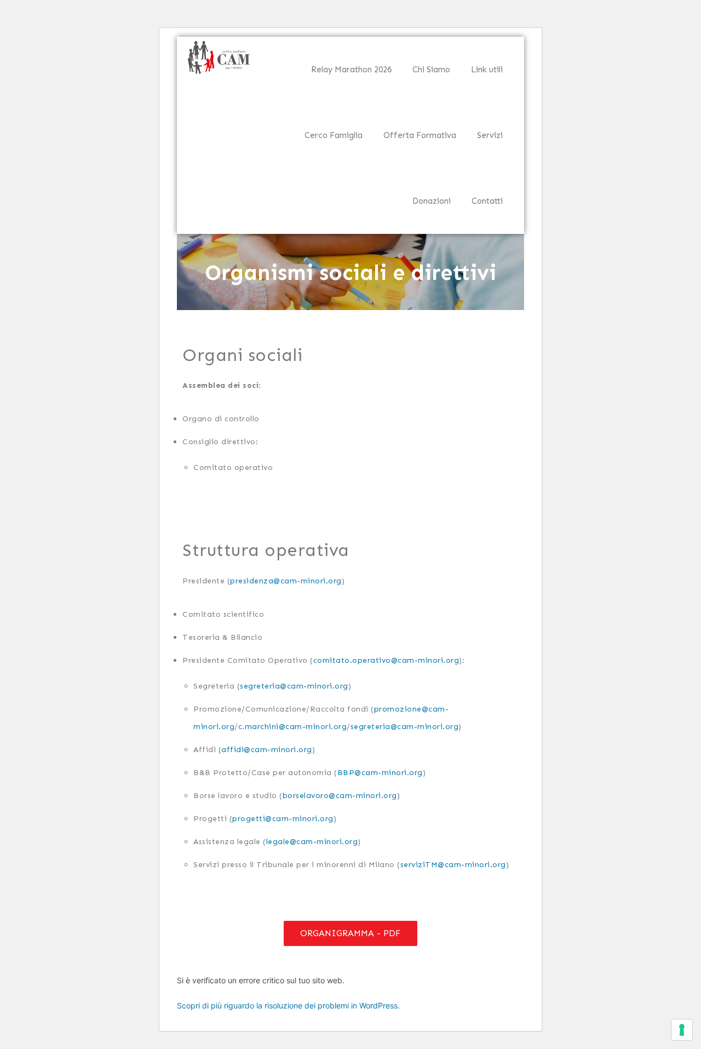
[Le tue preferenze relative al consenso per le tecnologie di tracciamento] (681, 1029)
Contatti (487, 201)
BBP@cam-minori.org (380, 772)
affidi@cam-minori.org (266, 749)
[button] (350, 933)
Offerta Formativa (419, 135)
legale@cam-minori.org (312, 841)
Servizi (490, 135)
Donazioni (431, 201)
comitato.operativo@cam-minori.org (386, 659)
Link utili (487, 69)
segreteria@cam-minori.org (294, 685)
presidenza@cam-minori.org (286, 580)
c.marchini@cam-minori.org (292, 726)
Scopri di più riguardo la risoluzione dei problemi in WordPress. (288, 1005)
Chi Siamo (431, 69)
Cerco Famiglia (333, 135)
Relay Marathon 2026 (351, 69)
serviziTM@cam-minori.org (453, 864)
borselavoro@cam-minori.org (340, 795)
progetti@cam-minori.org (283, 818)
